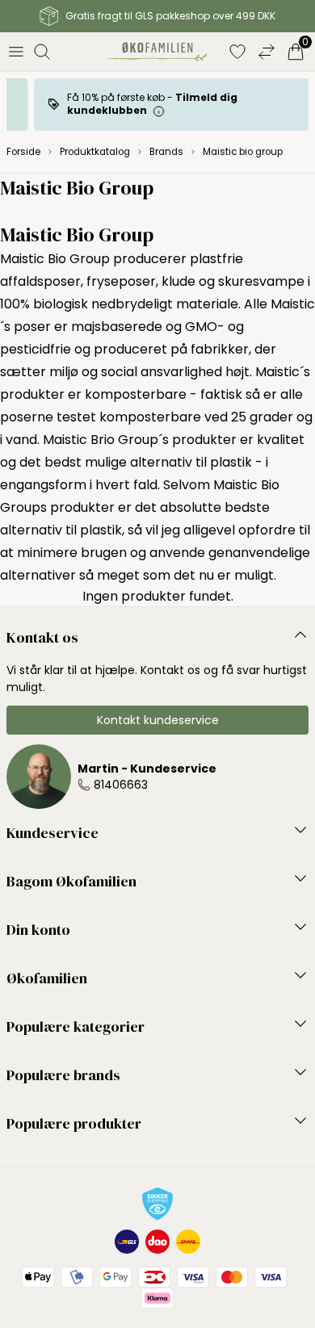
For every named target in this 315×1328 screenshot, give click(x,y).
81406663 (121, 785)
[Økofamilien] (157, 51)
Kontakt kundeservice (158, 720)
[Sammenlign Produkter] (266, 52)
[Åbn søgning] (42, 52)
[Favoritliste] (237, 52)
